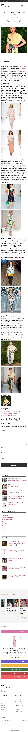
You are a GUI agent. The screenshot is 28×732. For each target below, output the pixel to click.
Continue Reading (14, 657)
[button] (8, 21)
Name (3, 447)
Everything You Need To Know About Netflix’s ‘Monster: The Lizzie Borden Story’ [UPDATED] (17, 543)
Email (3, 452)
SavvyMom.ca (5, 532)
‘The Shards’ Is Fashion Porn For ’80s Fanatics (17, 559)
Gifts (3, 526)
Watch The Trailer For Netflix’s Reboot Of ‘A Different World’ (17, 576)
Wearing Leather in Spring (9, 415)
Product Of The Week (7, 519)
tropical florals (22, 66)
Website (3, 458)
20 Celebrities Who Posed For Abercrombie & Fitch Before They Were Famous (17, 480)
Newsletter (4, 528)
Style (8, 608)
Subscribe (24, 720)
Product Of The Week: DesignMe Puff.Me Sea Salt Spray (16, 551)
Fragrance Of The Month (7, 517)
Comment (4, 430)
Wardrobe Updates (12, 413)
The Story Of (5, 515)
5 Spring (4, 413)
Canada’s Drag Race (6, 524)
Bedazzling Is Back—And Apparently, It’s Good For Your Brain (17, 567)
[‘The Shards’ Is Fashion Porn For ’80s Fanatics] (13, 603)
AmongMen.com (5, 530)
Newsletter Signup (4, 1)
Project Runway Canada (7, 521)
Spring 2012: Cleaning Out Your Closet (12, 412)
